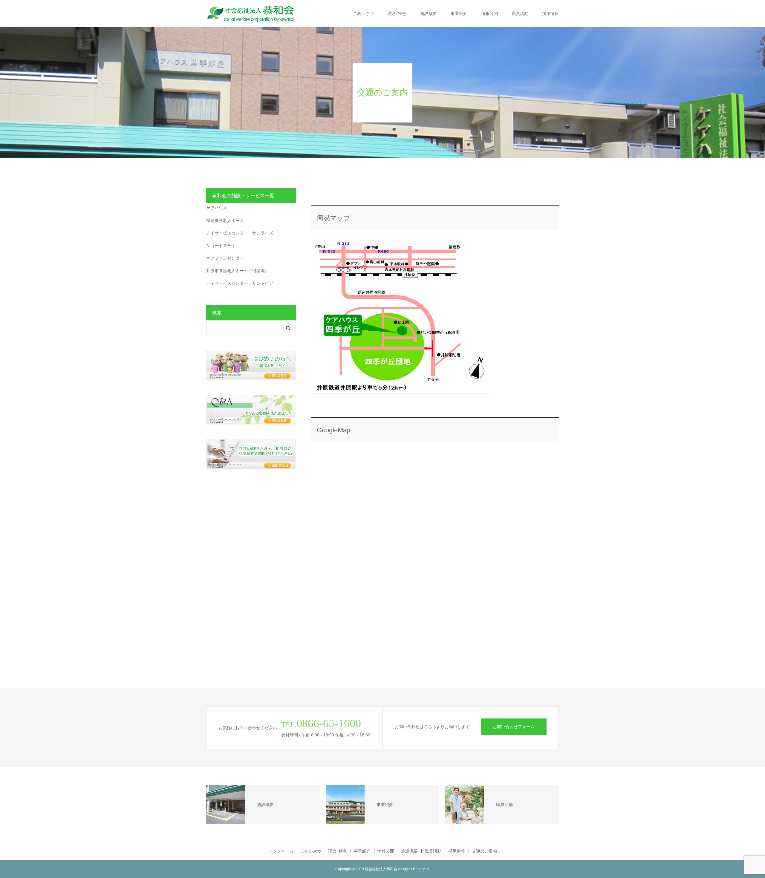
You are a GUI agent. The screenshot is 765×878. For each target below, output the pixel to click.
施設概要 (428, 13)
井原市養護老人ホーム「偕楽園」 (237, 270)
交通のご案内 (484, 851)
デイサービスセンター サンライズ (239, 233)
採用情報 (550, 13)
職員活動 (520, 13)
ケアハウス (216, 208)
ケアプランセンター (225, 258)
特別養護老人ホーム (225, 220)
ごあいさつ (363, 13)
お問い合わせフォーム (514, 726)
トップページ (280, 851)
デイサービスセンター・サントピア (239, 283)
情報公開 (489, 13)
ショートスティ (220, 245)
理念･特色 (397, 13)
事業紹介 (459, 13)
